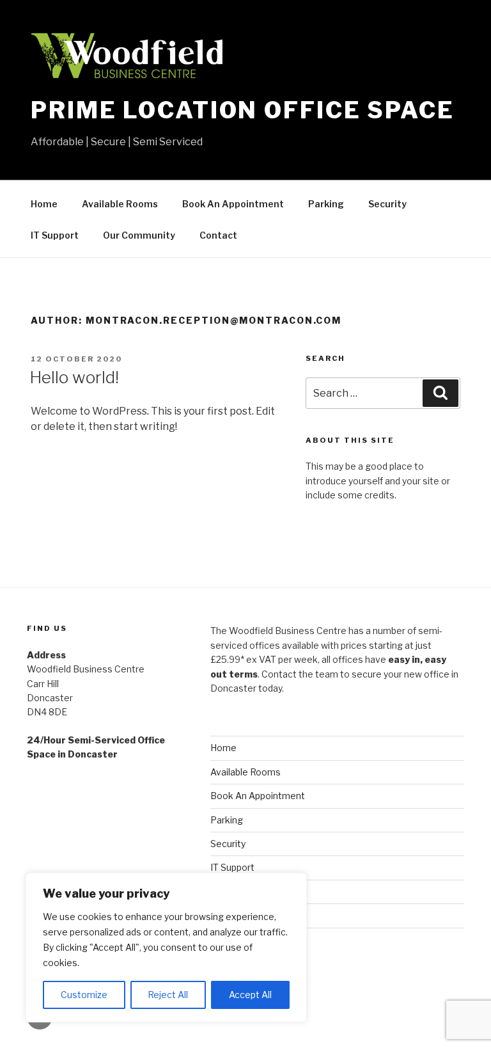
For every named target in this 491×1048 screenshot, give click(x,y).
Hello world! (74, 377)
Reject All (168, 994)
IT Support (55, 235)
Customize (84, 994)
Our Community (139, 235)
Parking (326, 203)
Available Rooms (120, 203)
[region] (166, 947)
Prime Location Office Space (243, 110)
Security (387, 203)
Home (44, 203)
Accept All (250, 994)
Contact (218, 235)
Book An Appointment (233, 203)
